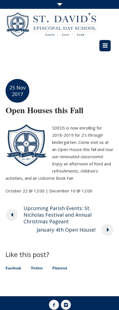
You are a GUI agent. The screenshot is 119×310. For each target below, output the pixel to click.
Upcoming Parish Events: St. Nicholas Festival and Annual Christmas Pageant (58, 215)
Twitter (37, 268)
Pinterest (59, 268)
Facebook (13, 268)
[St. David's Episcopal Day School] (51, 24)
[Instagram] (66, 305)
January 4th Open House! (66, 229)
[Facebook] (54, 305)
